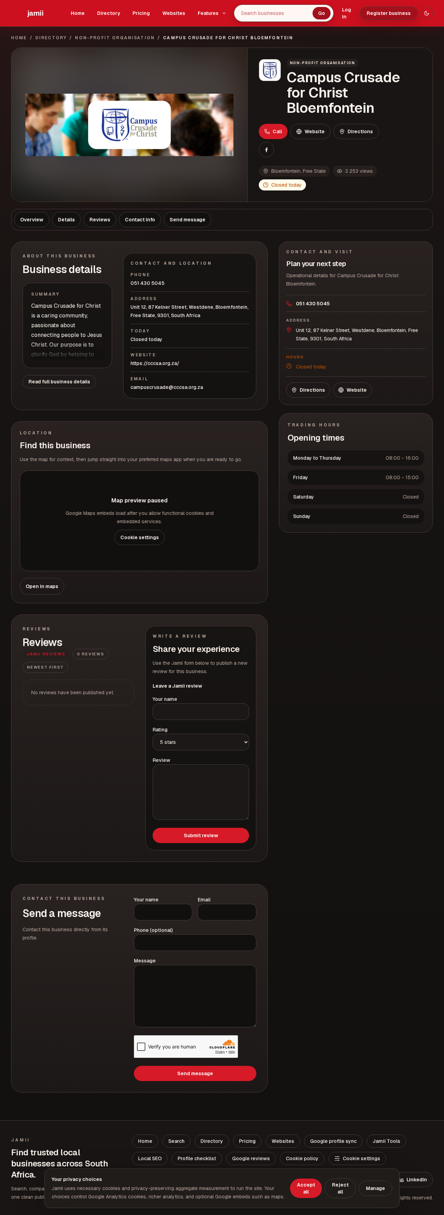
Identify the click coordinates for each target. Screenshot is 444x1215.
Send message (195, 1073)
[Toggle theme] (427, 13)
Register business (389, 13)
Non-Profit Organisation (115, 38)
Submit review (201, 835)
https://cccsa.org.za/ (154, 363)
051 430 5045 (147, 283)
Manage (375, 1188)
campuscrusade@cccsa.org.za (166, 387)
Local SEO (150, 1158)
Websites (173, 13)
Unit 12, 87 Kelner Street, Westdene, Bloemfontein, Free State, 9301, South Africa (189, 311)
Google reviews (251, 1158)
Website (315, 131)
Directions (360, 131)
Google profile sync (333, 1141)
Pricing (141, 13)
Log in (346, 13)
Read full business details (59, 382)
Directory (108, 13)
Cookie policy (302, 1158)
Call (277, 131)
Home (78, 13)
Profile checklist (197, 1158)
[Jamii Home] (35, 13)
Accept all (306, 1188)
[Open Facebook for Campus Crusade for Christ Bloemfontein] (266, 149)
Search (176, 1141)
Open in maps (42, 586)
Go (321, 13)
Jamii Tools (386, 1141)
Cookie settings (139, 537)
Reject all (340, 1188)
